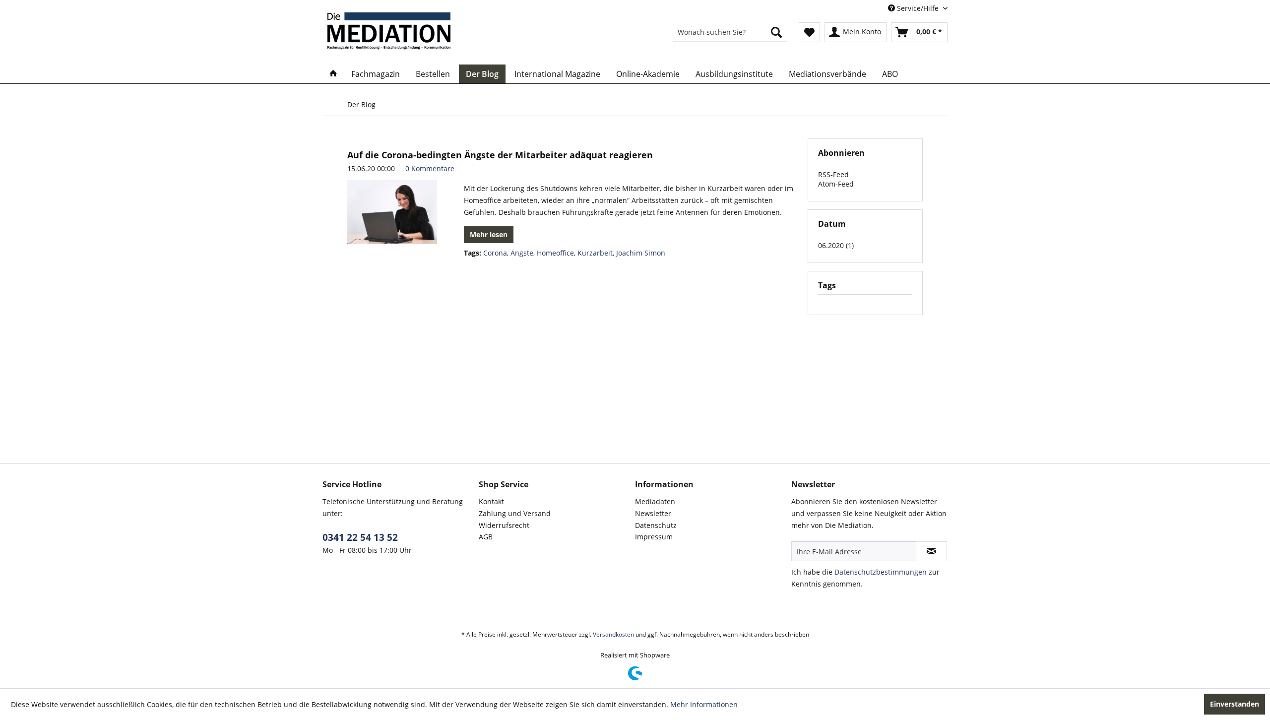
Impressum (654, 536)
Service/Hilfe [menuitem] (918, 8)
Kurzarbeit (595, 253)
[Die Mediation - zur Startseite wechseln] (388, 31)
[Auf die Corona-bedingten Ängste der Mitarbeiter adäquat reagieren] (392, 212)
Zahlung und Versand (515, 513)
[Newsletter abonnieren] (931, 551)
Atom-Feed (836, 184)
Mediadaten (655, 501)
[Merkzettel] (809, 32)
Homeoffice (555, 253)
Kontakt (491, 501)
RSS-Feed (833, 174)
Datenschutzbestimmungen (880, 572)
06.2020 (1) (836, 245)
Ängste (521, 253)
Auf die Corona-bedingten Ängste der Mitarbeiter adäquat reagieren (500, 155)
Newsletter (653, 513)
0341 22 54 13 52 (360, 537)
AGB (486, 536)
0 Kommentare (429, 168)
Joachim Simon (640, 253)
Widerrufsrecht (504, 525)
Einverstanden (1234, 704)
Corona (495, 253)
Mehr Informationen (704, 704)
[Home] (333, 74)
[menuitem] (730, 32)
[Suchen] (776, 32)
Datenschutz (656, 525)
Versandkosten (613, 634)
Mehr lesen (489, 234)
